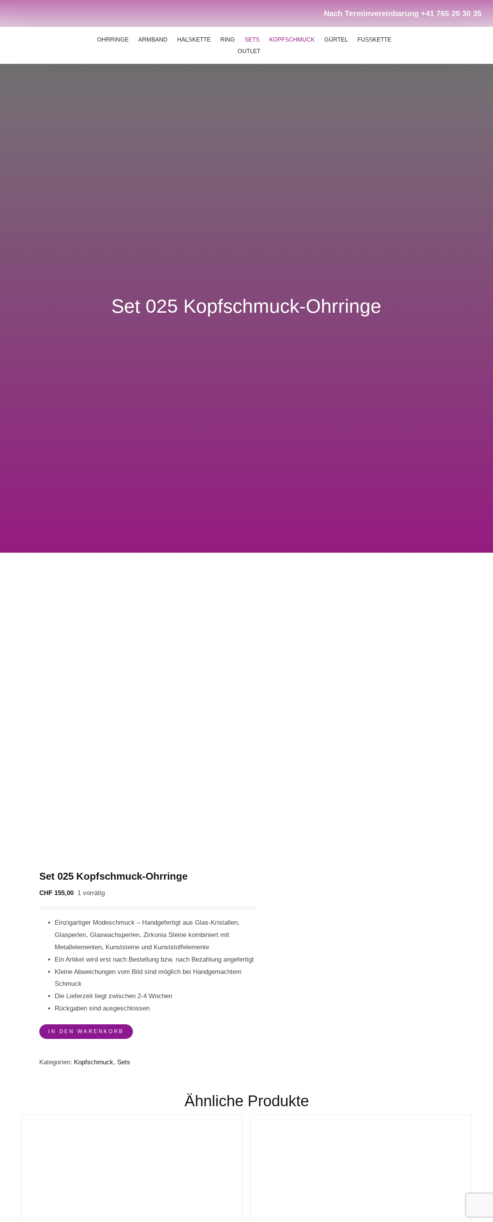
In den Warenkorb (86, 1031)
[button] (447, 45)
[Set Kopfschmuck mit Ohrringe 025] (129, 716)
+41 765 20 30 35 (451, 13)
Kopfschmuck (93, 1062)
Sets (123, 1062)
